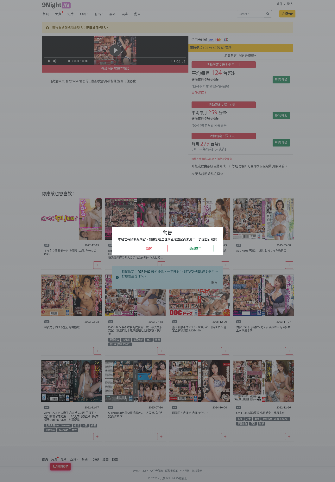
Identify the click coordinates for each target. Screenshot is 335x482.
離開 (149, 248)
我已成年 (195, 248)
